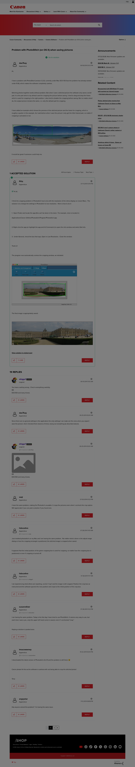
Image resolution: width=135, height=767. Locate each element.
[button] (95, 367)
